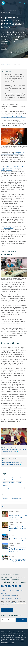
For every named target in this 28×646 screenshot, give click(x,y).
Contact (4, 48)
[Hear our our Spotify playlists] (13, 586)
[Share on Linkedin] (15, 52)
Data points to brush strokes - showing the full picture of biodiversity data (18, 517)
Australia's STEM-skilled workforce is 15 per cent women (12, 153)
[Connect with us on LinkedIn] (9, 586)
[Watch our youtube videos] (20, 586)
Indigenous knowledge (16, 477)
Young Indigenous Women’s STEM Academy (13, 117)
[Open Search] (24, 3)
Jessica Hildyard (6, 64)
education (5, 477)
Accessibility (19, 590)
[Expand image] (14, 136)
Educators (19, 482)
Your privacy (17, 598)
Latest (4, 506)
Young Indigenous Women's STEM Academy (13, 488)
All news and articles (6, 12)
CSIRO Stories (12, 11)
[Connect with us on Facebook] (2, 586)
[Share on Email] (18, 52)
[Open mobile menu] (20, 3)
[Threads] (16, 586)
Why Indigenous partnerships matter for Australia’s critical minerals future (17, 549)
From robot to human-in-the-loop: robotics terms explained (18, 539)
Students (5, 485)
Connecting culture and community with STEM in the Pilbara (17, 528)
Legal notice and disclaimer (8, 595)
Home (2, 11)
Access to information (7, 590)
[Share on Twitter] (11, 52)
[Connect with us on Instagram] (6, 586)
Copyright (4, 593)
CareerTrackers (8, 228)
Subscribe (21, 620)
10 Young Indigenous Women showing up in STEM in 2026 (17, 560)
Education (5, 498)
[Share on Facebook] (8, 52)
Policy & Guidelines (6, 598)
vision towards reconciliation (12, 642)
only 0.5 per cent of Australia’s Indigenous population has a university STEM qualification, (12, 168)
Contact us (6, 610)
